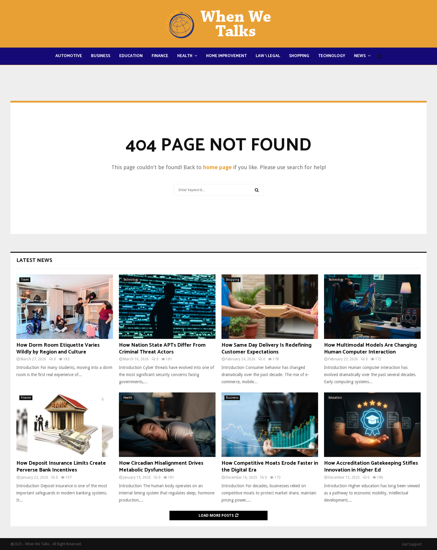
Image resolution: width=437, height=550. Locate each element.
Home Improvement (226, 56)
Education (131, 56)
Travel (25, 279)
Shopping (299, 56)
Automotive (68, 56)
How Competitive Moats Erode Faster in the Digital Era (269, 466)
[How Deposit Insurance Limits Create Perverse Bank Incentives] (64, 424)
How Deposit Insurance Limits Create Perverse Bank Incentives (61, 466)
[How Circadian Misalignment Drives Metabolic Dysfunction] (167, 424)
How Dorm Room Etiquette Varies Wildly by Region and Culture (58, 348)
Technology (331, 56)
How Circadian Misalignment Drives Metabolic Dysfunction (161, 466)
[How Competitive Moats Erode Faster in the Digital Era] (269, 424)
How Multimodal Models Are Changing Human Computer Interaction (370, 348)
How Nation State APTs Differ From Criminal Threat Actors (162, 348)
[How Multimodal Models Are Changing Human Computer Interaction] (372, 306)
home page (217, 167)
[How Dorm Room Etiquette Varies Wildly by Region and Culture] (64, 306)
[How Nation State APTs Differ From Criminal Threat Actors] (167, 306)
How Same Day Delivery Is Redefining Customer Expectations (266, 348)
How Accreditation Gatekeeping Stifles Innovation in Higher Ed (371, 466)
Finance (160, 56)
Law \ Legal (268, 56)
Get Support (412, 544)
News (360, 56)
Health (184, 56)
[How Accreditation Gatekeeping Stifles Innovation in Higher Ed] (372, 424)
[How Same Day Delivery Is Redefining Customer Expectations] (269, 306)
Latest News (34, 260)
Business (100, 56)
